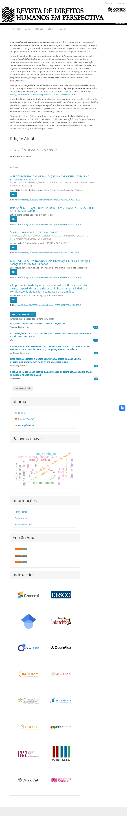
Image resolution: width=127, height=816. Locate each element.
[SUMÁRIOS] (61, 701)
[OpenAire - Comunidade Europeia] (28, 648)
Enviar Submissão (23, 388)
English (21, 412)
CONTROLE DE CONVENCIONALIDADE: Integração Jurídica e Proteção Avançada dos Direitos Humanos (50, 262)
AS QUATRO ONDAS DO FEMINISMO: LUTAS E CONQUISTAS (37, 323)
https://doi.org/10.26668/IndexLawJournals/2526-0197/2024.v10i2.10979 (48, 277)
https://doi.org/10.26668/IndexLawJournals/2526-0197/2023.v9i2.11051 (47, 252)
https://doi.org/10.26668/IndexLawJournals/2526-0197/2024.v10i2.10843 (48, 305)
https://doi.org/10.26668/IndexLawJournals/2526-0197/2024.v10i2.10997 (48, 199)
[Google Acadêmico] (28, 621)
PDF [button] (13, 194)
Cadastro (109, 3)
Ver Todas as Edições (22, 314)
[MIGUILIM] (61, 674)
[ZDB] (61, 780)
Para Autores (21, 518)
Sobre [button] (51, 28)
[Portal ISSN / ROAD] (28, 754)
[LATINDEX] (61, 621)
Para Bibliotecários (23, 524)
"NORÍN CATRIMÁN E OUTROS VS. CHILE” (49, 235)
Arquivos (39, 28)
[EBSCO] (61, 595)
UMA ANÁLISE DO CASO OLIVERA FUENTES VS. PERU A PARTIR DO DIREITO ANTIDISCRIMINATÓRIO (53, 209)
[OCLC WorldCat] (28, 780)
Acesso (121, 3)
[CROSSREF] (28, 595)
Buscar (63, 28)
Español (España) (26, 419)
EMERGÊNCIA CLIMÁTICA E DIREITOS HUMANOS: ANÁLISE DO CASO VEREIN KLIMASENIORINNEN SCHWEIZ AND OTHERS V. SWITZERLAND (45, 361)
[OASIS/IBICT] (28, 701)
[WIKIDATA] (61, 754)
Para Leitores (21, 511)
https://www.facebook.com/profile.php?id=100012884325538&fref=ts (41, 94)
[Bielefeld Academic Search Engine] (28, 727)
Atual (27, 28)
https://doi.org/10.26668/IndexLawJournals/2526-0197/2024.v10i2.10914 (48, 224)
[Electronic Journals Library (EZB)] (61, 727)
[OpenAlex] (61, 648)
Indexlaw (16, 28)
